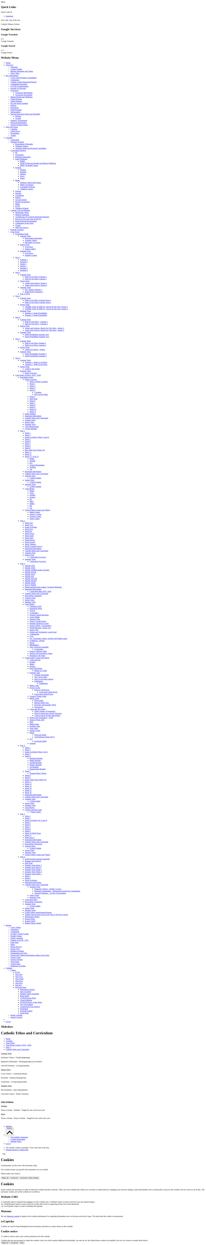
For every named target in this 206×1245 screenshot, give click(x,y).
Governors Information (24, 93)
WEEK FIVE (30, 574)
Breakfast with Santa (37, 656)
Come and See (35, 660)
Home (8, 63)
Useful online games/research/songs (38, 912)
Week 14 (28, 788)
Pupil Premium (16, 110)
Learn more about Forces (43, 694)
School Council (16, 1017)
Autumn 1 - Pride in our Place (36, 362)
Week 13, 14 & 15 (32, 457)
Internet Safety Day (41, 703)
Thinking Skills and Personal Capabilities (30, 148)
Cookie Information (17, 1139)
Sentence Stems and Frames (30, 183)
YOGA (32, 611)
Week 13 (28, 786)
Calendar (13, 129)
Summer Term (25, 251)
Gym (31, 636)
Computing (19, 195)
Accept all (14, 1178)
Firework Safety (40, 735)
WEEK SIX (29, 576)
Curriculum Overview (38, 557)
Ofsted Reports (16, 99)
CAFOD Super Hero (28, 998)
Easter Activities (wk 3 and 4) (36, 820)
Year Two (19, 977)
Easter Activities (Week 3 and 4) (37, 437)
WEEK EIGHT (31, 581)
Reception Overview (32, 243)
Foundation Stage (21, 234)
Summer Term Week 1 (33, 874)
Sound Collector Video (38, 651)
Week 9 (32, 407)
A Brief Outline (35, 478)
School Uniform (16, 960)
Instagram (9, 16)
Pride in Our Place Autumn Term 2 (38, 302)
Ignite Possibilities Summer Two (37, 337)
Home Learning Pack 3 (33, 546)
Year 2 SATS (25, 294)
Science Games (35, 516)
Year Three (19, 979)
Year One (18, 975)
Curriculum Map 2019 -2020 (40, 591)
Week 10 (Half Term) (33, 833)
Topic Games (35, 519)
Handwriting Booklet (38, 769)
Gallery (13, 970)
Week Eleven (30, 540)
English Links (35, 673)
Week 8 (32, 405)
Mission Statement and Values (21, 71)
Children (9, 968)
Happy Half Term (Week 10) (35, 780)
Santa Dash (24, 1013)
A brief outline (35, 801)
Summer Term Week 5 (33, 865)
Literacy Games (35, 514)
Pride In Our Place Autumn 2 (36, 277)
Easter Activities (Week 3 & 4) (36, 752)
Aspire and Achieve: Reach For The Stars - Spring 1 (44, 328)
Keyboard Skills (40, 741)
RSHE (22, 161)
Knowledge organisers (33, 596)
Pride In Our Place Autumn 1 (36, 279)
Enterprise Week (36, 609)
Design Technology (22, 202)
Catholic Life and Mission (20, 210)
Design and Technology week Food (43, 632)
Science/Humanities (37, 465)
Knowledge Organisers (33, 238)
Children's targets (26, 189)
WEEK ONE (30, 566)
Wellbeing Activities (18, 966)
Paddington (38, 681)
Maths (17, 180)
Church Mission (26, 1000)
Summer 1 (24, 268)
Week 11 (33, 412)
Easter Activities (31, 527)
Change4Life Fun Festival (30, 1007)
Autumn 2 (24, 262)
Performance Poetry (32, 917)
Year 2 (17, 272)
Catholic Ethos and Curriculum (36, 418)
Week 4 (32, 390)
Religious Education (23, 157)
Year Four (19, 981)
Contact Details (16, 69)
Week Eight (29, 536)
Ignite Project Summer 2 (34, 292)
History (18, 198)
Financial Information (18, 123)
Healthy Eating (16, 936)
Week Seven (29, 534)
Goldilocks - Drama (37, 641)
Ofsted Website (16, 101)
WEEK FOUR (30, 572)
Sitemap (9, 1126)
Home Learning (31, 379)
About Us (9, 65)
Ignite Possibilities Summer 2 (36, 356)
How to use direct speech (43, 679)
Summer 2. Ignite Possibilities (36, 315)
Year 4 (17, 317)
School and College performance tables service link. (29, 955)
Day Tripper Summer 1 (33, 290)
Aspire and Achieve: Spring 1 (36, 283)
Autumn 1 (24, 260)
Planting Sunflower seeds (39, 623)
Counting (37, 392)
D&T (32, 501)
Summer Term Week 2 (33, 872)
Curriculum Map (31, 900)
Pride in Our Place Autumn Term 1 (38, 300)
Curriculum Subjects (18, 150)
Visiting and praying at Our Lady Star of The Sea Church (46, 915)
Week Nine (29, 538)
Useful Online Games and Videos (37, 510)
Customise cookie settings (29, 1178)
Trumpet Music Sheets (38, 773)
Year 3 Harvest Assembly (39, 647)
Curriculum (14, 140)
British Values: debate (33, 923)
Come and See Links (37, 709)
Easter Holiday (30, 414)
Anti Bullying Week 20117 (44, 737)
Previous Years (20, 987)
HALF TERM (30, 585)
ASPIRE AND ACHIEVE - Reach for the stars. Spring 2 (46, 309)
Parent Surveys (16, 947)
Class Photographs (32, 427)
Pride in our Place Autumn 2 (35, 345)
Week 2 (32, 386)
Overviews (29, 247)
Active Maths (35, 617)
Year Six (18, 985)
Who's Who (14, 73)
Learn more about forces (48, 692)
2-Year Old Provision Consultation (23, 78)
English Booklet (36, 763)
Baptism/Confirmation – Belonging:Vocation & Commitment (57, 891)
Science (18, 191)
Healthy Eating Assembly (29, 994)
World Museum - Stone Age (40, 628)
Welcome (14, 67)
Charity (18, 225)
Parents (8, 925)
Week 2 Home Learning (39, 382)
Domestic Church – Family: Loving (47, 889)
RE (31, 506)
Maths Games (35, 512)
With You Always (21, 228)
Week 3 (32, 388)
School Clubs (15, 957)
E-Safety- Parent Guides (19, 934)
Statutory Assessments (18, 121)
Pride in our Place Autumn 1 (35, 343)
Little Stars (14, 942)
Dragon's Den (35, 619)
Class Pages (14, 232)
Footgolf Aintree (26, 1011)
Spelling (33, 467)
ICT (31, 739)
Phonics (23, 170)
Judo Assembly (25, 992)
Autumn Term (25, 236)
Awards (18, 118)
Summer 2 (24, 270)
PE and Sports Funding (19, 103)
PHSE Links (34, 698)
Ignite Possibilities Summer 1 (36, 354)
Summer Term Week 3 (33, 870)
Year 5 (17, 339)
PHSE (32, 733)
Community (14, 932)
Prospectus (14, 108)
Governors (14, 91)
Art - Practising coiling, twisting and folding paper (48, 638)
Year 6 (17, 358)
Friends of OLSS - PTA (19, 940)
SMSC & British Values (29, 165)
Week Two (29, 525)
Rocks (32, 643)
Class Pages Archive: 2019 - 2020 (28, 375)
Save (22, 1243)
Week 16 (28, 793)
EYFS (17, 206)
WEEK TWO (30, 568)
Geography (19, 155)
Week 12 (28, 454)
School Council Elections (39, 615)
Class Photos (29, 489)
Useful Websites (31, 429)
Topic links (34, 728)
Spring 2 (23, 266)
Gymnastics (34, 613)
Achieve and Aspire (32, 369)
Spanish (18, 193)
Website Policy (16, 1141)
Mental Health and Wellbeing (21, 97)
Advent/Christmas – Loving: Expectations (50, 893)
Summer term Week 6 (33, 861)
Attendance (14, 930)
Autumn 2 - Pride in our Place (36, 365)
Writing (23, 174)
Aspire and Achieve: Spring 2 (36, 285)
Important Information (33, 416)
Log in (8, 1022)
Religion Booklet (36, 758)
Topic (32, 493)
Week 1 (32, 384)
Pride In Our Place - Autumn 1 (36, 322)
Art (31, 469)
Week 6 (32, 401)
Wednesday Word (22, 213)
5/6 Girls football (26, 1004)
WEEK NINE (30, 583)
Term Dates (14, 962)
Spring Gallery (30, 249)
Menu (12, 945)
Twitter (13, 135)
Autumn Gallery (31, 240)
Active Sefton (15, 927)
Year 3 (17, 296)
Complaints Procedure (18, 84)
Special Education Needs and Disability (25, 114)
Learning (9, 138)
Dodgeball (24, 1009)
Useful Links (15, 964)
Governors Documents (23, 95)
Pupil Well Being (36, 668)
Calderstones (34, 634)
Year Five (19, 983)
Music (17, 204)
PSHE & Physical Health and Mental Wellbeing (38, 163)
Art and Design (21, 200)
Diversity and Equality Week (45, 705)
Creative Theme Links (38, 696)
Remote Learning (17, 230)
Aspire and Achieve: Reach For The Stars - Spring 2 (44, 330)
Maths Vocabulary (27, 185)
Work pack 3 (29, 838)
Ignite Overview (31, 373)
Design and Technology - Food (41, 718)
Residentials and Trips (18, 953)
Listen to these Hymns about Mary (47, 716)
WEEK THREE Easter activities (37, 570)
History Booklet (36, 765)
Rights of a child (40, 671)
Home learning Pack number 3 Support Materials (43, 587)
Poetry (22, 178)
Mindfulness (34, 645)
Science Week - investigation (40, 626)
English (18, 168)
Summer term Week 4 (33, 868)
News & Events (12, 127)
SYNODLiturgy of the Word (31, 1002)
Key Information (12, 76)
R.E (31, 463)
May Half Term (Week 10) (35, 450)
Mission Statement (22, 215)
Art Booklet (34, 767)
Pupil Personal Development (26, 221)
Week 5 (32, 397)
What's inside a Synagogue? (44, 711)
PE (16, 153)
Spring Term (24, 245)
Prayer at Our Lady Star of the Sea (28, 219)
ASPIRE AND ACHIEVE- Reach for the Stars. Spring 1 (46, 307)
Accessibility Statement (19, 1137)
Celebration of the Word (24, 223)
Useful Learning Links (33, 810)
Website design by (17, 1150)
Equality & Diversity (18, 88)
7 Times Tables (35, 812)
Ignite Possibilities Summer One (37, 335)
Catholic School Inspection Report (23, 82)
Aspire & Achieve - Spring (35, 350)
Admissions (14, 80)
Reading (23, 172)
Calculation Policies (27, 187)
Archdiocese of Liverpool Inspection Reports (32, 217)
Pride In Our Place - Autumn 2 (36, 324)
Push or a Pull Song (41, 690)
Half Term (33, 399)
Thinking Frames (21, 146)
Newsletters (14, 133)
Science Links (35, 688)
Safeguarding (15, 112)
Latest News (15, 131)
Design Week (30, 919)
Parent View (15, 949)
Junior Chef (34, 630)
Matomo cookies (13, 1216)
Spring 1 (23, 264)
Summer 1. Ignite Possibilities (36, 313)
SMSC (32, 504)
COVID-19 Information (19, 86)
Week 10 (33, 409)
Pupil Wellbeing (21, 159)
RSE (31, 722)
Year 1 (17, 257)
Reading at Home (17, 951)
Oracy (22, 176)
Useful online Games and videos (37, 658)
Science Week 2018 (37, 720)
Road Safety (39, 701)
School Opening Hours (19, 125)
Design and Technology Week (41, 653)
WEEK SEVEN (31, 579)
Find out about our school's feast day (48, 713)
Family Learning (16, 938)
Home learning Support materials (37, 859)
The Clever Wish (40, 677)
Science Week (30, 921)
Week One (29, 523)
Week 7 (32, 403)
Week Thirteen (30, 544)
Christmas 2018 (35, 606)
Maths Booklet (35, 760)
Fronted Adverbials (41, 675)
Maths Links (34, 686)
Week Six (28, 531)
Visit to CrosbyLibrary (38, 621)
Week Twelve (30, 542)
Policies (13, 106)
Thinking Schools (17, 142)
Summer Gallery (31, 255)
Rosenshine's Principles (24, 144)
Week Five (29, 529)
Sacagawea (38, 707)
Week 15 (28, 790)
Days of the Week (41, 394)
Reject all (5, 1178)
